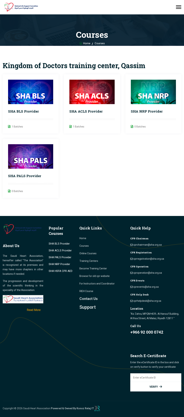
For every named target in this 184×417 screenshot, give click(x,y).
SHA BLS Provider (23, 111)
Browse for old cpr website (94, 276)
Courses (84, 245)
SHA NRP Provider (147, 111)
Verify (154, 386)
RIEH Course (86, 291)
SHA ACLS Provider (86, 111)
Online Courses (87, 253)
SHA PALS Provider (24, 176)
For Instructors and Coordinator (97, 283)
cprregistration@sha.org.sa (148, 258)
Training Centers (88, 260)
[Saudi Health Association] (22, 7)
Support (87, 307)
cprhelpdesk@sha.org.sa (147, 300)
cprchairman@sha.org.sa (147, 244)
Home (86, 43)
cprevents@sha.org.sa (146, 286)
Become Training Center (93, 268)
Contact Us (88, 299)
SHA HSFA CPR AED (60, 271)
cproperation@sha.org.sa (147, 272)
